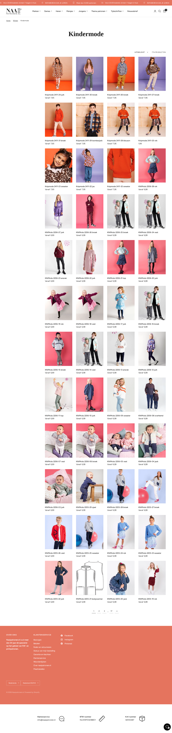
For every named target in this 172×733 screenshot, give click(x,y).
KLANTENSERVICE (42, 635)
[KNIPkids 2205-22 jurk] (58, 578)
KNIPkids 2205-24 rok (116, 553)
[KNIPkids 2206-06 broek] (89, 440)
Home (8, 21)
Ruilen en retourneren (42, 647)
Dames (47, 11)
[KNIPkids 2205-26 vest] (58, 532)
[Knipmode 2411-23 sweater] (58, 165)
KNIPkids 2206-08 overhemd (150, 416)
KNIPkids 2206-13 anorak (118, 370)
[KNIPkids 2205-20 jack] (120, 578)
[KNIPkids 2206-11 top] (58, 395)
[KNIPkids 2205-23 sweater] (152, 532)
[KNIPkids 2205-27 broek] (152, 486)
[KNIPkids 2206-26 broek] (89, 211)
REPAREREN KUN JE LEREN (51, 3)
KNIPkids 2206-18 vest (86, 324)
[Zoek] (159, 11)
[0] (164, 11)
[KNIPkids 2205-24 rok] (120, 532)
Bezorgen (37, 640)
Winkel (15, 21)
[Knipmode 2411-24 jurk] (58, 74)
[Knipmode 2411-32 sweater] (120, 165)
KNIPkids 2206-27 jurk (54, 232)
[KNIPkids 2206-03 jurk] (58, 486)
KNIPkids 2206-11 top (54, 416)
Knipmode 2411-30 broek (86, 95)
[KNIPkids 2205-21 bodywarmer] (89, 578)
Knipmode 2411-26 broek (117, 95)
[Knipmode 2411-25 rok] (152, 120)
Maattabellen (39, 669)
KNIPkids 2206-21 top (116, 278)
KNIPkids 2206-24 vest (148, 232)
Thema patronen (98, 11)
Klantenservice (39, 658)
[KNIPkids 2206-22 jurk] (89, 257)
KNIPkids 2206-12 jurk (147, 370)
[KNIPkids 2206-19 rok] (58, 303)
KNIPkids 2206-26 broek (86, 232)
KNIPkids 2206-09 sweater (118, 416)
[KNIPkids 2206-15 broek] (58, 349)
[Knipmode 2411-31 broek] (58, 120)
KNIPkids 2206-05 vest (117, 461)
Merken (35, 11)
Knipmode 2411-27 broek (148, 95)
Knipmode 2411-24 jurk (54, 95)
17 (111, 611)
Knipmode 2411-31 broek (55, 140)
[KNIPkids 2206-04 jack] (152, 440)
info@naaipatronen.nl (46, 720)
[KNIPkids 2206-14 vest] (89, 349)
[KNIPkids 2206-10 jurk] (89, 395)
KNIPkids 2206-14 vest (86, 370)
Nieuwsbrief (132, 11)
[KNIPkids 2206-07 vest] (58, 440)
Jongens (82, 11)
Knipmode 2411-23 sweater (56, 186)
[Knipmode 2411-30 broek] (89, 74)
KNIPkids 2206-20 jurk (148, 278)
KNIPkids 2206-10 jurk (85, 416)
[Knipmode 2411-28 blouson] (120, 120)
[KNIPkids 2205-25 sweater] (89, 532)
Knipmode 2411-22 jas (85, 186)
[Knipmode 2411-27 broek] (152, 74)
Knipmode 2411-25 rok (147, 140)
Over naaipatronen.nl (42, 665)
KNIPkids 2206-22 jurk (85, 278)
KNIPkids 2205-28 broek (117, 507)
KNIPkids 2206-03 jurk (54, 507)
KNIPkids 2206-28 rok (147, 186)
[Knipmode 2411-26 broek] (120, 74)
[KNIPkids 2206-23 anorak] (58, 257)
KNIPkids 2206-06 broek (86, 461)
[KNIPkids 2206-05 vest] (120, 440)
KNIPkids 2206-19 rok (54, 324)
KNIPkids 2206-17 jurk (116, 324)
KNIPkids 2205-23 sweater (149, 553)
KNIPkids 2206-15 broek (55, 370)
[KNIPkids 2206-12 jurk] (152, 349)
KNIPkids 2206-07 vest (55, 461)
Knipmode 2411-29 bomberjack (89, 140)
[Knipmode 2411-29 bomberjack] (89, 120)
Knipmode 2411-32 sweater (118, 186)
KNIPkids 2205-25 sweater (87, 553)
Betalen (36, 643)
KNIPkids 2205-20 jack (117, 599)
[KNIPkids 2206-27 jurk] (58, 211)
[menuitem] (36, 11)
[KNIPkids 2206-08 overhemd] (152, 395)
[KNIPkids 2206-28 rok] (152, 165)
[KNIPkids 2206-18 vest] (89, 303)
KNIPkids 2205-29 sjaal (86, 507)
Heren (58, 11)
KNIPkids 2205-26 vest (55, 553)
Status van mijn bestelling (44, 651)
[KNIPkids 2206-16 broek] (152, 303)
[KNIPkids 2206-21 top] (120, 257)
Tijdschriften (116, 11)
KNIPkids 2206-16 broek (148, 324)
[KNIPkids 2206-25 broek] (120, 211)
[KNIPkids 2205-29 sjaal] (89, 486)
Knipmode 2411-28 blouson (118, 140)
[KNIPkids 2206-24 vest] (152, 211)
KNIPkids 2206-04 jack (148, 461)
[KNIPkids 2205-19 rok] (152, 578)
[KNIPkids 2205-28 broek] (120, 486)
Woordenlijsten (39, 662)
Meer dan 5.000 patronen (81, 3)
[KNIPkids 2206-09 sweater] (120, 395)
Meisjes (69, 11)
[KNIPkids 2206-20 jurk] (152, 257)
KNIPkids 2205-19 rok (147, 599)
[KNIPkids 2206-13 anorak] (120, 349)
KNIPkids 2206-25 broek (117, 232)
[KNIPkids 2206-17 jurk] (120, 303)
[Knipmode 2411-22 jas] (89, 165)
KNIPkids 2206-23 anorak (56, 278)
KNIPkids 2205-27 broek (148, 507)
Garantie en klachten (42, 654)
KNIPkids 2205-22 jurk (54, 599)
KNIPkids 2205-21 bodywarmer (89, 599)
